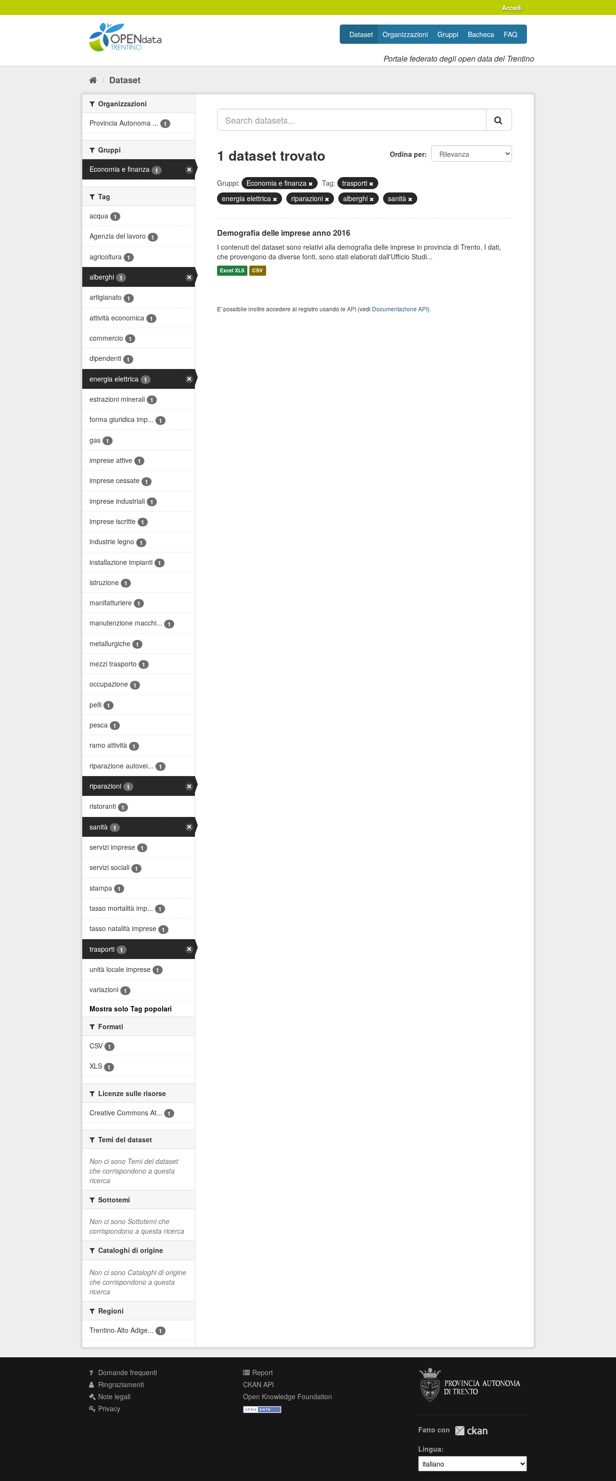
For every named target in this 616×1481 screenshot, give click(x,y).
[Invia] (499, 120)
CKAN (471, 1431)
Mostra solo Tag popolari (131, 1008)
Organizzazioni (405, 34)
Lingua (429, 1449)
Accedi (512, 7)
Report (261, 1372)
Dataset (361, 34)
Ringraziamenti (120, 1384)
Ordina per (407, 154)
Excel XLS (232, 270)
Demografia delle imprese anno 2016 (283, 232)
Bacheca (481, 34)
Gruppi (447, 34)
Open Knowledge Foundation (287, 1396)
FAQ (510, 34)
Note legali (113, 1396)
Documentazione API (399, 309)
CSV (257, 270)
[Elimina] (310, 183)
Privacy (108, 1408)
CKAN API (258, 1384)
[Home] (93, 79)
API (351, 309)
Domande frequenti (126, 1372)
